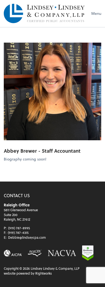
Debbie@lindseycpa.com (27, 237)
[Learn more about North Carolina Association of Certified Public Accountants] (34, 253)
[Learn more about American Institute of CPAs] (13, 253)
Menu (96, 13)
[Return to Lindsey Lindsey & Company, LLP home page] (44, 13)
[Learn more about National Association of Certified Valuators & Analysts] (61, 253)
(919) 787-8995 (19, 228)
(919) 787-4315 (18, 232)
